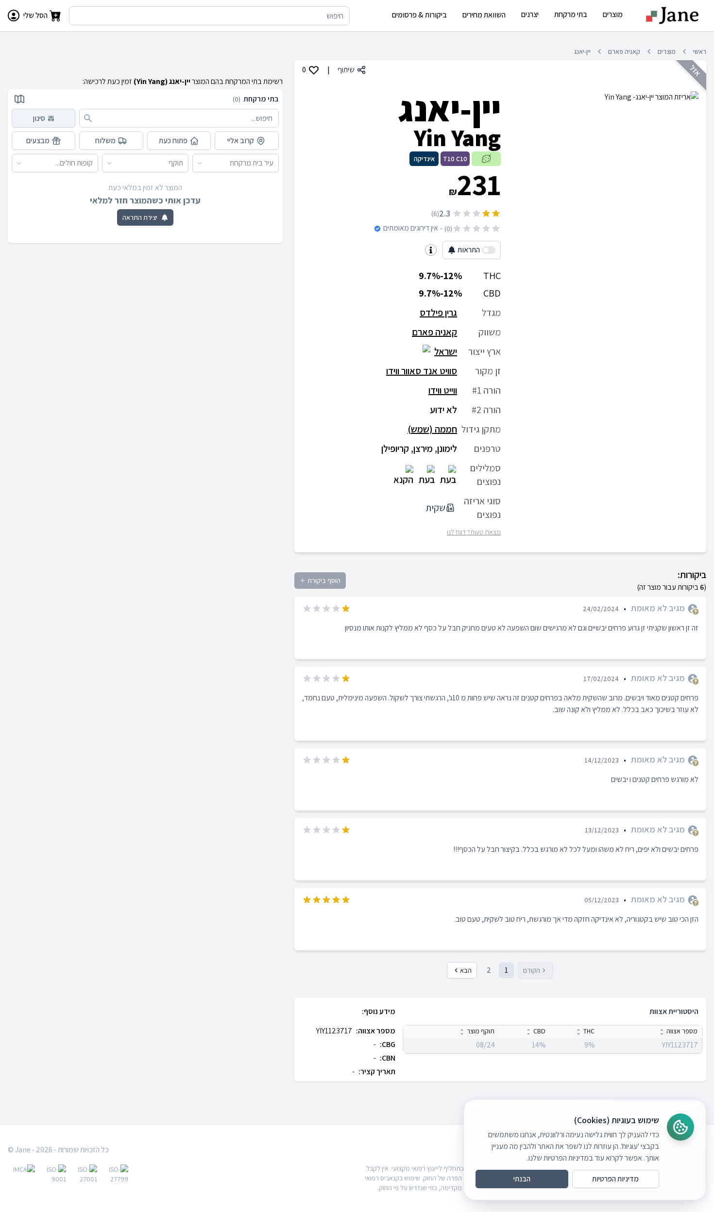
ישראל (445, 351)
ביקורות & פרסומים (419, 15)
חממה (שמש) (432, 429)
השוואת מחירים (484, 15)
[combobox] (273, 163)
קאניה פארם (624, 51)
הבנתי (521, 1179)
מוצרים (667, 51)
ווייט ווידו (442, 390)
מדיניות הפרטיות (615, 1179)
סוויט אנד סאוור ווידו (421, 371)
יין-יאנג (582, 51)
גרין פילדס (438, 312)
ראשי (699, 51)
